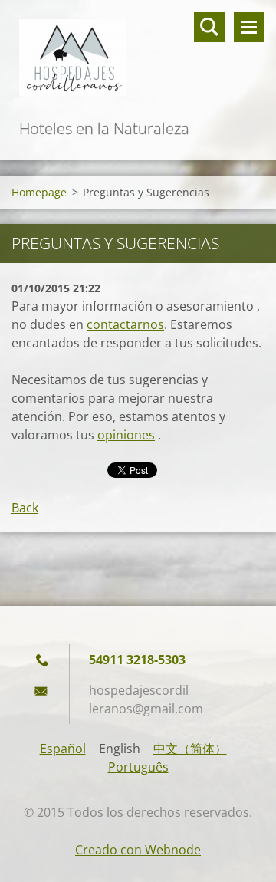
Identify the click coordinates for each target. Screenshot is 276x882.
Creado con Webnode (138, 849)
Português (138, 767)
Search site (209, 27)
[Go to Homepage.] (138, 58)
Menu (249, 27)
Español (63, 748)
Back (25, 507)
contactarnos (125, 324)
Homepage (39, 192)
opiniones (126, 434)
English (119, 748)
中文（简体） (190, 748)
